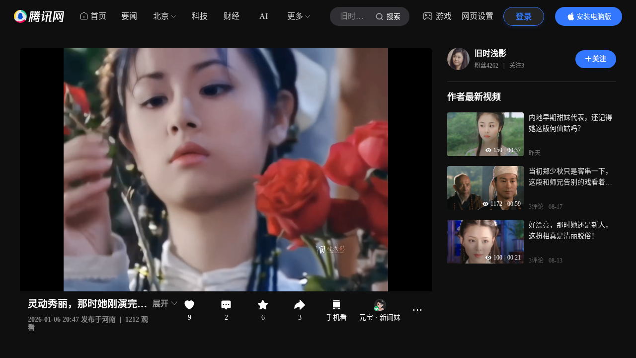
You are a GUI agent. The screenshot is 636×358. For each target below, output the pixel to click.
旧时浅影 (490, 53)
